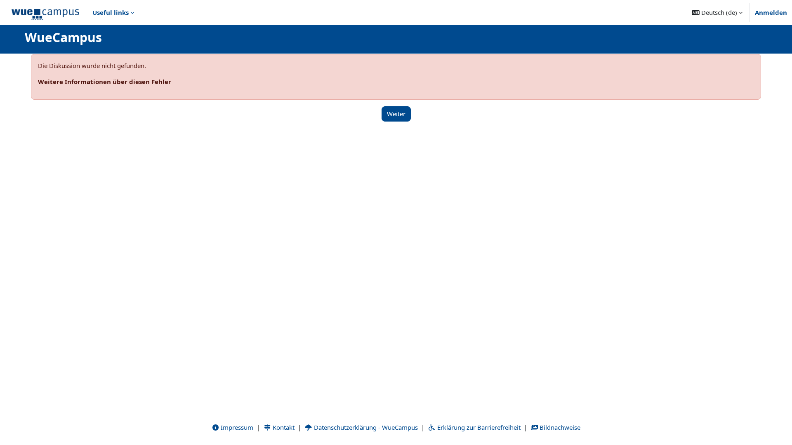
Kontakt (283, 427)
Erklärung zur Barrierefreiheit (478, 427)
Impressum (236, 427)
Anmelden (771, 12)
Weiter (396, 114)
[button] (717, 12)
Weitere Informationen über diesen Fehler (104, 81)
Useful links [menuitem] (110, 12)
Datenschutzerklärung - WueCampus (365, 427)
